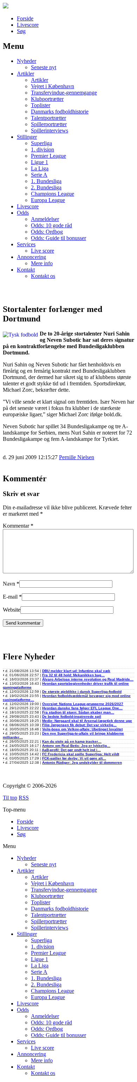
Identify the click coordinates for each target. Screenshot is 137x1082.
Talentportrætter (48, 118)
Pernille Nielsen (76, 457)
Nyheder (26, 61)
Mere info (42, 263)
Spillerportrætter (49, 124)
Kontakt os (43, 276)
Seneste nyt (43, 67)
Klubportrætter (47, 99)
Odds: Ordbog (47, 232)
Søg (21, 31)
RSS (24, 798)
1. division (42, 149)
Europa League (48, 200)
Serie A (39, 175)
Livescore (28, 25)
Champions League (52, 194)
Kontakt (26, 270)
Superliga (41, 143)
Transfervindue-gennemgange (64, 93)
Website (11, 610)
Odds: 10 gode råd (51, 225)
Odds (23, 213)
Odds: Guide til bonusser (58, 238)
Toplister (40, 105)
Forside (25, 18)
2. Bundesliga (46, 187)
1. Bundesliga (46, 181)
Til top (10, 798)
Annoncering (31, 257)
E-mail (10, 597)
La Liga (39, 168)
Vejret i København (52, 86)
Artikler (25, 74)
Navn (9, 584)
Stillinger (27, 137)
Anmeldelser (45, 219)
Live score (42, 251)
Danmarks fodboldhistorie (60, 112)
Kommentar (18, 526)
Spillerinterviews (49, 130)
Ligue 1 (39, 162)
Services (26, 244)
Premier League (48, 156)
